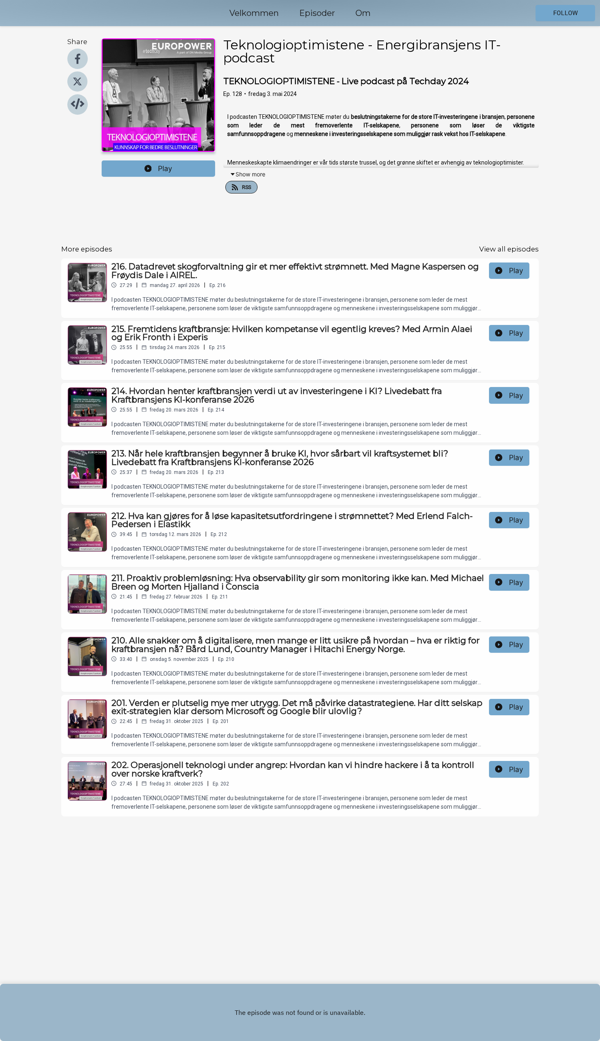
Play (165, 168)
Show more (250, 174)
